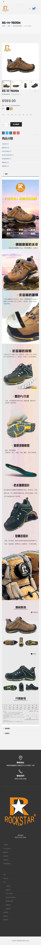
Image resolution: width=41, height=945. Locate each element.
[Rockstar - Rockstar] (5, 9)
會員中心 (5, 916)
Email (18, 133)
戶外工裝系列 (7, 848)
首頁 (4, 874)
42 (19, 114)
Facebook (3, 133)
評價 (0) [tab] (7, 733)
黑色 (7, 108)
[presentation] (4, 61)
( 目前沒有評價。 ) (16, 94)
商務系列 (5, 860)
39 (8, 114)
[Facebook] (3, 1)
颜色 (3, 108)
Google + (14, 133)
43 (23, 114)
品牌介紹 (5, 878)
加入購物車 (16, 124)
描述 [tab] (6, 174)
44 (27, 114)
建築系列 (5, 852)
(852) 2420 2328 (20, 837)
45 (31, 114)
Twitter (7, 133)
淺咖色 (11, 108)
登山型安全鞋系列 (15, 105)
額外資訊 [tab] (7, 728)
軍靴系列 (5, 856)
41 (15, 114)
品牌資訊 (5, 912)
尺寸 (3, 114)
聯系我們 (5, 920)
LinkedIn (10, 133)
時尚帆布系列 (7, 863)
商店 (4, 882)
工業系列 (5, 845)
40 (12, 114)
